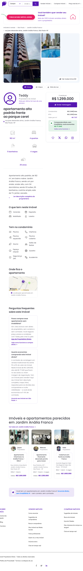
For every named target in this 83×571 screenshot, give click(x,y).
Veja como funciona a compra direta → (22, 344)
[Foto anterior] (12, 437)
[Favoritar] (53, 138)
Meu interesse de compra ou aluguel (73, 526)
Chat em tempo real (34, 546)
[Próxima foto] (26, 437)
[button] (22, 58)
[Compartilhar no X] (59, 138)
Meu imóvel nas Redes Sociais (35, 528)
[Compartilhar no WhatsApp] (66, 138)
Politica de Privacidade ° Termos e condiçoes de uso (16, 561)
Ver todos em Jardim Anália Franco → (22, 427)
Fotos (29, 87)
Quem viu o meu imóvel (36, 538)
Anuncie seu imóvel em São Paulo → (21, 399)
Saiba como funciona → (62, 129)
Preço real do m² (74, 4)
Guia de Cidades (69, 521)
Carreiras (3, 526)
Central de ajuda (3, 517)
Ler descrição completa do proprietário (24, 197)
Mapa (40, 87)
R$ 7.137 (74, 117)
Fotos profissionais (34, 534)
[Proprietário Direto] (4, 3)
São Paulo (21, 28)
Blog (1, 522)
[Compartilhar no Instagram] (72, 138)
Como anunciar (33, 513)
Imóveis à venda (9, 28)
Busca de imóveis (69, 517)
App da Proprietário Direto (21, 339)
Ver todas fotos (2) (69, 79)
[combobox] (28, 4)
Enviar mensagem (64, 105)
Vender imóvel (45, 4)
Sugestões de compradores (32, 518)
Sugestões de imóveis (71, 513)
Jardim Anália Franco (34, 28)
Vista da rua (54, 87)
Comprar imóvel (59, 4)
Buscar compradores (35, 523)
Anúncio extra (32, 542)
